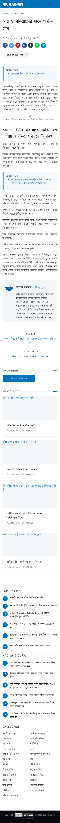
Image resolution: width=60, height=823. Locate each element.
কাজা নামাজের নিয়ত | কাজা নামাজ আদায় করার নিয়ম (32, 695)
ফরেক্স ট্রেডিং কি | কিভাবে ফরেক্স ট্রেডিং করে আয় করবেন (33, 605)
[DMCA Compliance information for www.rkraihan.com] (24, 815)
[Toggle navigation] (55, 4)
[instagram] (33, 4)
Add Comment (20, 378)
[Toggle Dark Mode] (44, 4)
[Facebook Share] (5, 45)
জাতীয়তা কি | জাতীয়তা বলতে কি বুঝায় (25, 562)
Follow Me (38, 288)
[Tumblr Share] (30, 45)
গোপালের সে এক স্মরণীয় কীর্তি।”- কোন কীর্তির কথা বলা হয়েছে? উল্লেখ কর (31, 181)
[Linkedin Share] (24, 45)
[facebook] (28, 4)
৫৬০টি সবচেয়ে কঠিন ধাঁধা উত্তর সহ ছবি (26, 597)
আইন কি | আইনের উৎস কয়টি (21, 425)
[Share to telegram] (43, 45)
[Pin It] (17, 45)
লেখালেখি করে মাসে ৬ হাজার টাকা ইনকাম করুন (30, 645)
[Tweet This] (11, 45)
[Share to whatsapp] (37, 45)
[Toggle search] (50, 4)
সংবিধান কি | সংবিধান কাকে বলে (28, 74)
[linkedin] (38, 4)
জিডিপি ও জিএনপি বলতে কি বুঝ (22, 469)
